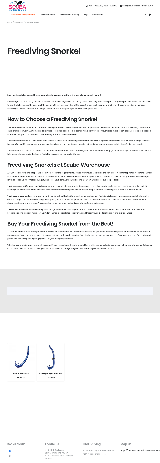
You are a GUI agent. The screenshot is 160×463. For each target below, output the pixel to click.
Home (9, 22)
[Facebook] (9, 451)
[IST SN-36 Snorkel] (21, 357)
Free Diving (19, 22)
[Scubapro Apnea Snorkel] (50, 357)
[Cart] (150, 15)
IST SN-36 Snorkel (21, 373)
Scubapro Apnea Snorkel (50, 373)
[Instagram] (9, 455)
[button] (145, 15)
